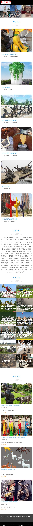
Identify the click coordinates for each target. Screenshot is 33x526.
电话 (12, 525)
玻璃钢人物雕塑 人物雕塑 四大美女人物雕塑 (13, 437)
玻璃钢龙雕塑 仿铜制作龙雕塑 (9, 501)
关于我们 (20, 525)
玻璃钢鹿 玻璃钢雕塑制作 (8, 469)
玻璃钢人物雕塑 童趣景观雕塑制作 (10, 405)
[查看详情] (3, 412)
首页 (4, 525)
